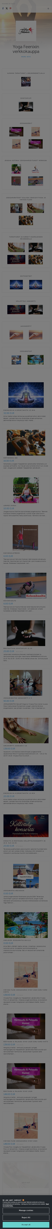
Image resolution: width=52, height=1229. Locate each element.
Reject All (26, 1218)
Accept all (26, 1225)
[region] (26, 1212)
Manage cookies (26, 1210)
